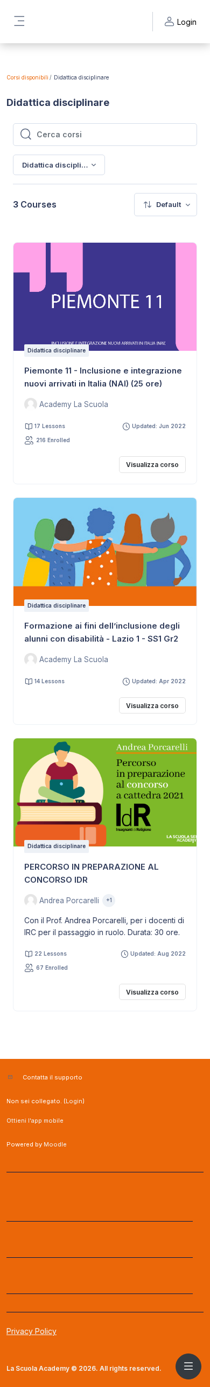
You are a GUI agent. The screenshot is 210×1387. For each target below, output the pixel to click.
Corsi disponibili (27, 77)
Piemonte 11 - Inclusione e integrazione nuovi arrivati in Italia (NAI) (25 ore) (103, 377)
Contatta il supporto (52, 1077)
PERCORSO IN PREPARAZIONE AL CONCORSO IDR (91, 873)
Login (74, 1101)
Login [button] (187, 21)
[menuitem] (165, 204)
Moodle (55, 1144)
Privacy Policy (31, 1331)
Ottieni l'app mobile (35, 1120)
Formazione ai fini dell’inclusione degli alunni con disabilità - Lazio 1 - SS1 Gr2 (102, 632)
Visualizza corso (152, 465)
